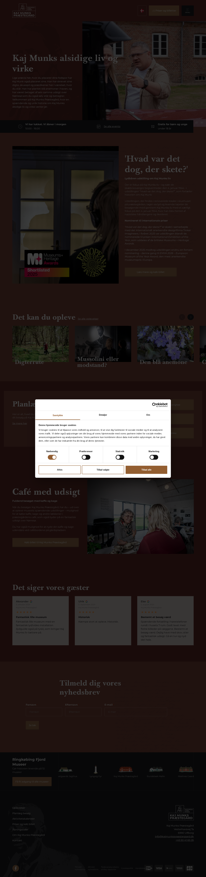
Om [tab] (148, 414)
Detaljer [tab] (103, 414)
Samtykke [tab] (58, 415)
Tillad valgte (103, 469)
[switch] (86, 457)
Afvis (59, 469)
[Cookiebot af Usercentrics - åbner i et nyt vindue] (154, 405)
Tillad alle (146, 469)
